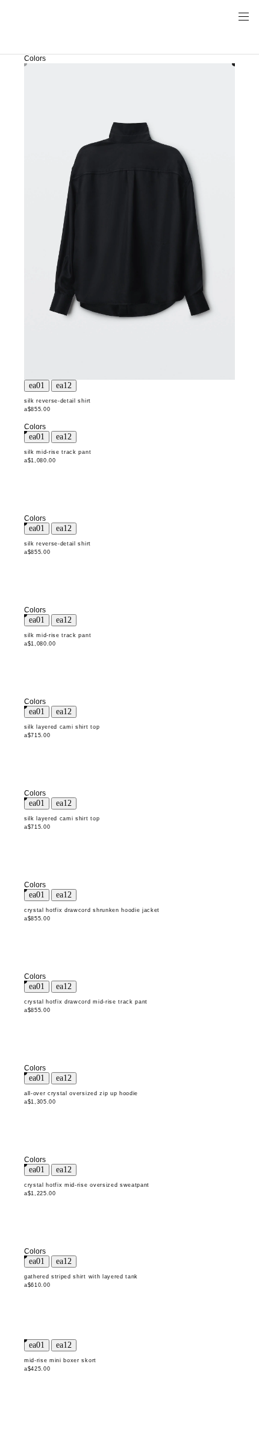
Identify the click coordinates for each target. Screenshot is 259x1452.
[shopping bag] (226, 15)
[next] (63, 386)
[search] (205, 15)
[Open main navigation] (243, 15)
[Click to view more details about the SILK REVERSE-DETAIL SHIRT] (129, 221)
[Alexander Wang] (60, 15)
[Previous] (36, 386)
